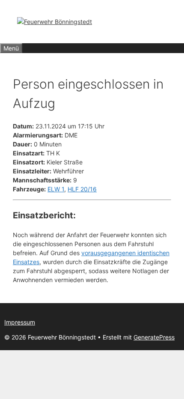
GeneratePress (154, 337)
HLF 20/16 (82, 189)
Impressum (19, 322)
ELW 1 (55, 189)
